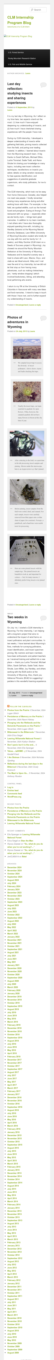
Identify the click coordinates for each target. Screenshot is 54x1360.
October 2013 (13, 1217)
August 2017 (13, 1072)
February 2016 (13, 1128)
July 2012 (11, 1264)
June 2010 (12, 1337)
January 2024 (13, 889)
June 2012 (12, 1267)
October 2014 (13, 1179)
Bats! (24, 856)
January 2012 (13, 1283)
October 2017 (13, 1065)
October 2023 (13, 898)
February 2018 (13, 1056)
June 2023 (12, 911)
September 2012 (14, 1258)
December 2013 (14, 1210)
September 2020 (14, 977)
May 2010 (11, 1340)
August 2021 (13, 952)
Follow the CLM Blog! (21, 707)
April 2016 (12, 1122)
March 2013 (12, 1239)
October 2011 (13, 1292)
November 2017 (14, 1062)
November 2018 (14, 1031)
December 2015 (14, 1135)
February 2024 (13, 886)
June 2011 (12, 1305)
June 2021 (12, 958)
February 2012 (13, 1280)
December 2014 (14, 1173)
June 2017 (12, 1078)
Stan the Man (27, 840)
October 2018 (13, 1034)
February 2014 (13, 1204)
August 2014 (13, 1185)
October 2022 (13, 914)
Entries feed (12, 790)
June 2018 (12, 1047)
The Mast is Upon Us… (17, 773)
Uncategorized (21, 304)
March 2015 (12, 1163)
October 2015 (13, 1141)
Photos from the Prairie (18, 710)
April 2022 (12, 930)
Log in (10, 787)
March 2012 (12, 1277)
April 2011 (12, 1311)
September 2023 (14, 902)
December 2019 (14, 996)
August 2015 (13, 1147)
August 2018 (13, 1040)
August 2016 (13, 1110)
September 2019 (14, 1006)
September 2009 (14, 1349)
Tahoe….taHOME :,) (16, 751)
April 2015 (12, 1160)
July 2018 (11, 1043)
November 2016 (14, 1100)
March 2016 (12, 1125)
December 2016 (14, 1097)
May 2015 (11, 1157)
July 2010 (11, 1333)
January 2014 (13, 1207)
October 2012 (13, 1254)
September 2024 (14, 876)
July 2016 (11, 1113)
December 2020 (14, 968)
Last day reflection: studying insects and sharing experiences (20, 93)
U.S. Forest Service (16, 52)
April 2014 (12, 1198)
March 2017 (12, 1088)
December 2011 (14, 1286)
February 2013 (13, 1242)
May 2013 (11, 1233)
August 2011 (13, 1299)
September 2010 (14, 1327)
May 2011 (11, 1308)
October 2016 (13, 1103)
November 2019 (14, 999)
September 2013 (14, 1220)
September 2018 (14, 1037)
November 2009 (14, 1343)
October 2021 (13, 946)
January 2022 (13, 936)
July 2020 (11, 984)
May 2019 (11, 1018)
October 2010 (13, 1324)
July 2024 (11, 883)
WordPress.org (14, 796)
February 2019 (13, 1024)
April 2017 (12, 1084)
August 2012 (13, 1261)
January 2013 (13, 1245)
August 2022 (13, 920)
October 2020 (13, 974)
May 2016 (11, 1119)
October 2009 (13, 1346)
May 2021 (11, 961)
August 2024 (13, 880)
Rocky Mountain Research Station (22, 58)
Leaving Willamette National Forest (23, 738)
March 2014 (12, 1201)
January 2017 (13, 1094)
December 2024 (14, 867)
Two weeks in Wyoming (17, 619)
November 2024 (14, 870)
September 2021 (14, 949)
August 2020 (13, 980)
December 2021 (14, 939)
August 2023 (13, 905)
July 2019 (11, 1012)
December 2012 (14, 1248)
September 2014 (14, 1182)
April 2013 (12, 1236)
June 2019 (12, 1015)
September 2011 (14, 1296)
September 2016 (14, 1106)
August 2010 (13, 1330)
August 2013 (13, 1223)
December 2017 (14, 1059)
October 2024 (13, 873)
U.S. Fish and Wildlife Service (20, 64)
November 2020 (14, 971)
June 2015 (12, 1154)
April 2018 (12, 1053)
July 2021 (11, 955)
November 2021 (14, 943)
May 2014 (11, 1195)
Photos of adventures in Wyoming (17, 322)
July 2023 (11, 908)
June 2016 (12, 1116)
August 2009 (13, 1352)
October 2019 (13, 1002)
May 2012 (11, 1270)
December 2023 (14, 892)
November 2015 (14, 1138)
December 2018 (14, 1028)
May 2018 (11, 1050)
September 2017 (14, 1069)
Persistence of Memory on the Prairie (24, 716)
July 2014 (11, 1188)
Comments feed (14, 793)
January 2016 (13, 1132)
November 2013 (14, 1214)
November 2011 (14, 1289)
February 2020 (13, 990)
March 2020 (12, 987)
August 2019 (13, 1009)
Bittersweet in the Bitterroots (20, 732)
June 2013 (12, 1229)
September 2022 (14, 917)
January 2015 (13, 1169)
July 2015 (11, 1150)
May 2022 (11, 927)
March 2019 (12, 1021)
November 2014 (14, 1176)
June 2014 (12, 1192)
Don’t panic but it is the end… (21, 744)
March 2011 (12, 1314)
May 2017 (11, 1081)
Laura (27, 73)
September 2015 (14, 1144)
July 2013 (11, 1226)
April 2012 (12, 1273)
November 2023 (14, 895)
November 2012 (14, 1251)
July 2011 (11, 1302)
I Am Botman (13, 757)
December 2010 (14, 1318)
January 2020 (13, 993)
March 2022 (12, 933)
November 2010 (14, 1321)
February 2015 (13, 1166)
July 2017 (11, 1075)
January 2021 (13, 965)
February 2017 (13, 1091)
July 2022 (11, 924)
